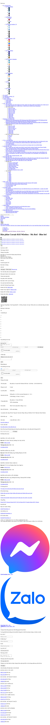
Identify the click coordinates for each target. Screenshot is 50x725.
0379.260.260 (4, 712)
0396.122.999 (7, 455)
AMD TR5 (10, 116)
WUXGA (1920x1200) (13, 162)
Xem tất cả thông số (5, 422)
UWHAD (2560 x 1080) (13, 165)
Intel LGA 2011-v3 (12, 109)
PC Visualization (9, 73)
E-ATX (9, 139)
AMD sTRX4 (11, 117)
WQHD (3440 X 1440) (13, 167)
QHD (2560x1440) (12, 166)
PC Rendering (9, 17)
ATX (9, 137)
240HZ (9, 180)
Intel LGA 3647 (11, 110)
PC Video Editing (9, 50)
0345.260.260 (4, 719)
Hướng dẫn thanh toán (17, 493)
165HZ (9, 178)
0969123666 (10, 287)
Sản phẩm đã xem (12, 426)
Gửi (1, 377)
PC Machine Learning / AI (11, 24)
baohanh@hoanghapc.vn (6, 517)
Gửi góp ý (3, 665)
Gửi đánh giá (40, 347)
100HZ (9, 174)
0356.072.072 (7, 467)
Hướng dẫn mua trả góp (27, 493)
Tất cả (2, 356)
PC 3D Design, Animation (11, 59)
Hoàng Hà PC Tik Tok (15, 502)
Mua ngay (3, 269)
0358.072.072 (4, 703)
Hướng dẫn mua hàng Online (7, 493)
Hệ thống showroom (16, 488)
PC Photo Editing (9, 6)
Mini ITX (10, 135)
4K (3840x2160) (11, 168)
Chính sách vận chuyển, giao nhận (25, 497)
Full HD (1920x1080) (12, 163)
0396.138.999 (4, 688)
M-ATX (10, 136)
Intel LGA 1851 (11, 113)
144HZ (9, 176)
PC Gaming (8, 88)
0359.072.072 (4, 714)
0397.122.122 (4, 692)
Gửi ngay (15, 431)
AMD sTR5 (10, 133)
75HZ (9, 173)
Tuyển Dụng (9, 488)
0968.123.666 (13, 291)
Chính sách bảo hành (5, 497)
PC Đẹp (7, 81)
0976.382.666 (4, 679)
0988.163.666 (13, 289)
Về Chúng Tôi (4, 488)
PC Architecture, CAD (10, 38)
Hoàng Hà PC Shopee (34, 502)
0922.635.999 (4, 674)
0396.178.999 (4, 690)
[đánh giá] (1, 315)
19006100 (3, 681)
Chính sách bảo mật (13, 497)
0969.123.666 (7, 442)
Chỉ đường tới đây (4, 447)
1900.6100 (11, 294)
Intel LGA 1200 (11, 108)
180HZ (9, 179)
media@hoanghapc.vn (5, 508)
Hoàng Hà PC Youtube (25, 502)
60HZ (9, 172)
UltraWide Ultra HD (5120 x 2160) (15, 169)
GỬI (2, 361)
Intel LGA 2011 (11, 127)
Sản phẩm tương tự (5, 426)
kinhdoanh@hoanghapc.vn (6, 513)
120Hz (9, 175)
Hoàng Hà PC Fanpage (5, 502)
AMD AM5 (10, 115)
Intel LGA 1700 (11, 111)
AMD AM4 (10, 114)
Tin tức (22, 488)
